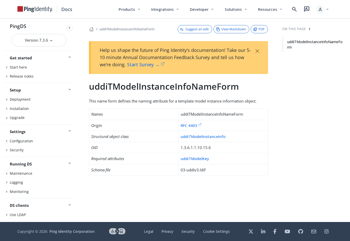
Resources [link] (270, 9)
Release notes (22, 76)
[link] (35, 9)
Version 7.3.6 (37, 40)
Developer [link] (202, 9)
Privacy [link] (167, 231)
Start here (18, 67)
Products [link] (130, 9)
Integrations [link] (165, 9)
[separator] (74, 120)
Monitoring (19, 191)
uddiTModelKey (195, 158)
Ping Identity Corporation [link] (72, 231)
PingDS (18, 26)
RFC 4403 (189, 125)
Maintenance (21, 173)
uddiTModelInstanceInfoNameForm (127, 29)
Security (17, 149)
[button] (323, 9)
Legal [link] (148, 231)
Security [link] (188, 231)
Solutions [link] (236, 9)
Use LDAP (18, 214)
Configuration (21, 140)
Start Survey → (143, 64)
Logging (16, 182)
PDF (262, 29)
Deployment (20, 99)
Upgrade (17, 117)
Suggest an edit (197, 29)
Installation (19, 108)
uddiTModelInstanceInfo (203, 136)
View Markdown (233, 29)
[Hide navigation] (69, 28)
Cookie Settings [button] (216, 231)
